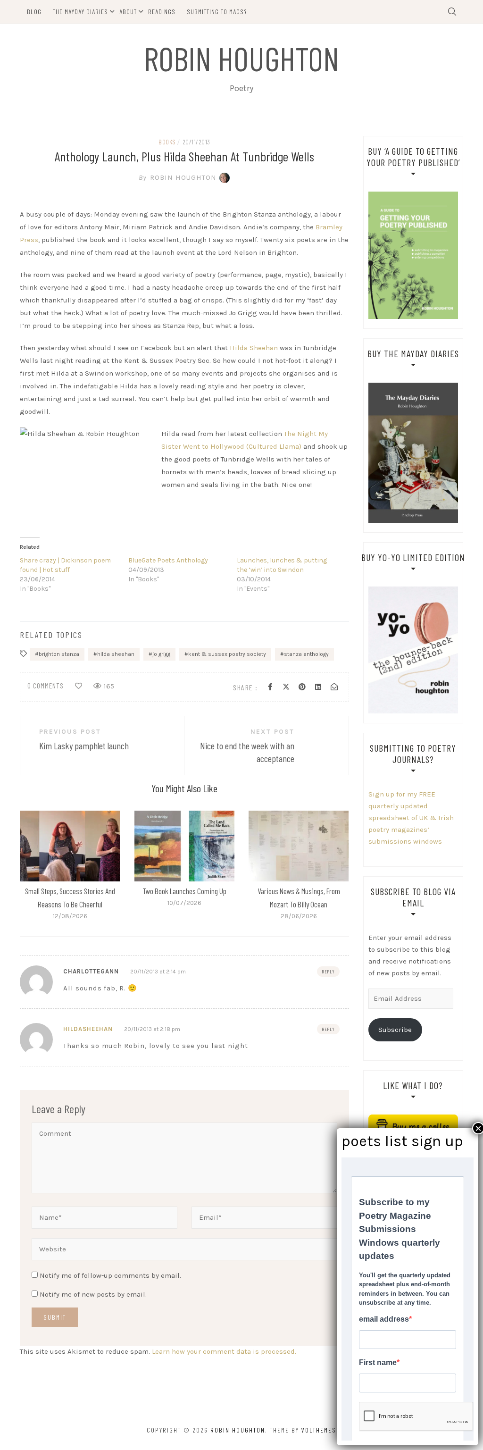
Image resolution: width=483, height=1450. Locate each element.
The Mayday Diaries (80, 12)
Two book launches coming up (184, 891)
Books (167, 142)
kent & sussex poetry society (227, 654)
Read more (69, 845)
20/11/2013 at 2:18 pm (152, 1029)
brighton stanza (59, 654)
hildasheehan (88, 1028)
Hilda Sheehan (254, 348)
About (128, 12)
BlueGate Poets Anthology (168, 560)
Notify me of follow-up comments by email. (110, 1275)
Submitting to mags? (217, 12)
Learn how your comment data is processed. (224, 1351)
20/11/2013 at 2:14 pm (158, 971)
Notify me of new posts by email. (93, 1294)
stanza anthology (306, 654)
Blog (34, 12)
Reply (328, 971)
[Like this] (78, 686)
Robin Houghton (241, 58)
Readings (161, 12)
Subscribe (395, 1029)
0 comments (45, 685)
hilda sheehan (115, 654)
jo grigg (161, 654)
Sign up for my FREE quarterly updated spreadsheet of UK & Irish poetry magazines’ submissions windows (411, 818)
